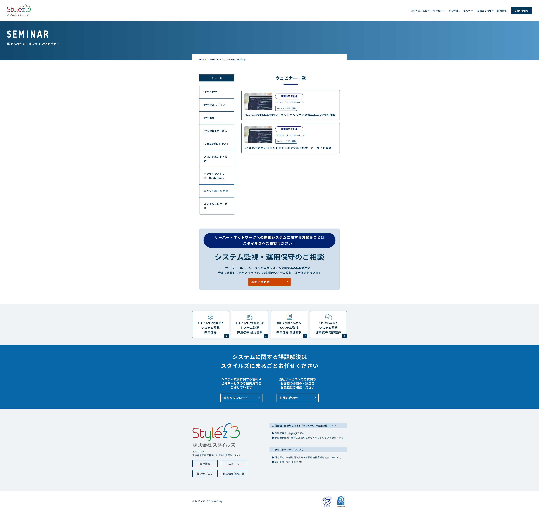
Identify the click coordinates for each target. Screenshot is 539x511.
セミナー (468, 10)
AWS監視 (209, 118)
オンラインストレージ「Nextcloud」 (216, 176)
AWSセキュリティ (214, 105)
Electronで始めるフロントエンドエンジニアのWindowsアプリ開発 (290, 115)
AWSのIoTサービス (215, 130)
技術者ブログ (205, 473)
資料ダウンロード (235, 398)
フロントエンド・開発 (286, 108)
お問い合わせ (521, 10)
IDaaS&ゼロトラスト (216, 143)
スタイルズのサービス (216, 206)
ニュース (233, 463)
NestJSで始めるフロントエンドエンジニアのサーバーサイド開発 (287, 148)
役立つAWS (210, 92)
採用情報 (502, 10)
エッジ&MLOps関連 (216, 191)
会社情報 (205, 463)
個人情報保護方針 (233, 473)
